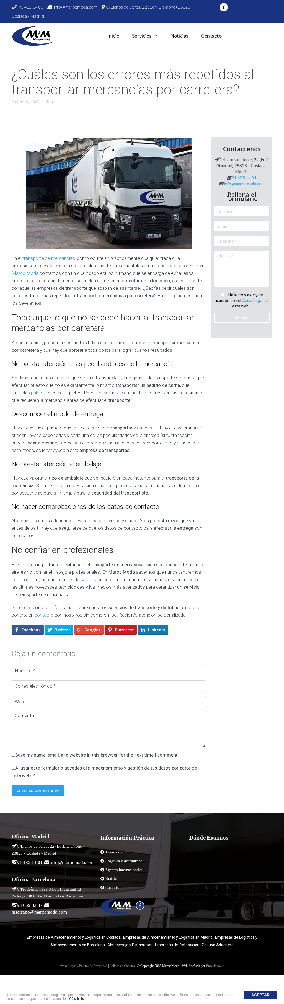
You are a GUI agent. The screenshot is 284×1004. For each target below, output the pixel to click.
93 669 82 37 (30, 905)
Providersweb (215, 966)
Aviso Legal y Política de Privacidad (83, 966)
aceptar (260, 995)
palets (37, 392)
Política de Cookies (122, 966)
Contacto (211, 36)
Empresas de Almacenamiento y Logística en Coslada (74, 937)
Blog (49, 101)
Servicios (141, 36)
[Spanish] (235, 35)
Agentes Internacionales (123, 870)
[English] (245, 35)
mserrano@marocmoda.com (39, 912)
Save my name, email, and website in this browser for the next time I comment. (97, 755)
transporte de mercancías (48, 258)
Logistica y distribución (124, 861)
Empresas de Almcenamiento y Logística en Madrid (168, 937)
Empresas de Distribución (176, 945)
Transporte (113, 852)
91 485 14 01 (30, 6)
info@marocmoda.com (75, 6)
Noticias (179, 36)
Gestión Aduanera (218, 945)
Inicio (113, 36)
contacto (44, 615)
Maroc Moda (25, 273)
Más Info (76, 998)
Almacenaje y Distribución (130, 945)
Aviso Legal (252, 300)
